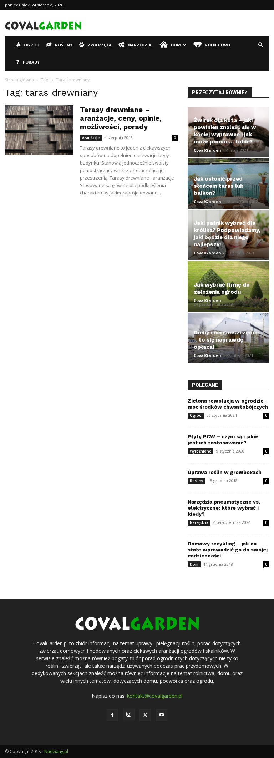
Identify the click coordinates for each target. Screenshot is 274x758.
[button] (260, 45)
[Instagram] (129, 714)
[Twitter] (145, 715)
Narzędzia (140, 44)
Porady (31, 62)
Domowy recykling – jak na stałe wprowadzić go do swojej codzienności (228, 550)
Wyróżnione (200, 451)
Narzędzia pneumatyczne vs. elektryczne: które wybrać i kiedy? (224, 508)
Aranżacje (91, 137)
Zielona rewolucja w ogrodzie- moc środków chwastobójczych (228, 404)
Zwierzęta (100, 44)
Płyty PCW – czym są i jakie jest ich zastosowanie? (223, 439)
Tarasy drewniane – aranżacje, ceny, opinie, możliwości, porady (121, 118)
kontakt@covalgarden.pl (154, 695)
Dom (176, 44)
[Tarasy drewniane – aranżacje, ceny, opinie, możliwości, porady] (39, 130)
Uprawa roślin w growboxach (225, 472)
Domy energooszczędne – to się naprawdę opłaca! (226, 339)
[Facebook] (112, 715)
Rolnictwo (217, 44)
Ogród (31, 44)
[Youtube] (161, 715)
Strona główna (19, 80)
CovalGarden (207, 150)
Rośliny (63, 44)
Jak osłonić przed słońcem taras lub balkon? (219, 186)
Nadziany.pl (56, 751)
